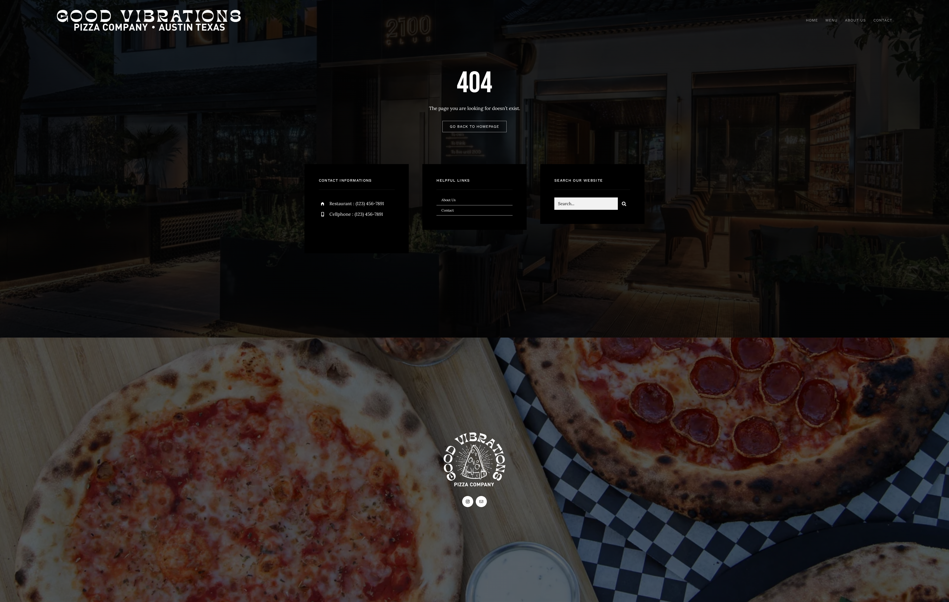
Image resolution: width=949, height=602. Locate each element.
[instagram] (351, 231)
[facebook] (324, 231)
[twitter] (338, 231)
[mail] (481, 501)
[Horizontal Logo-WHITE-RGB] (149, 12)
